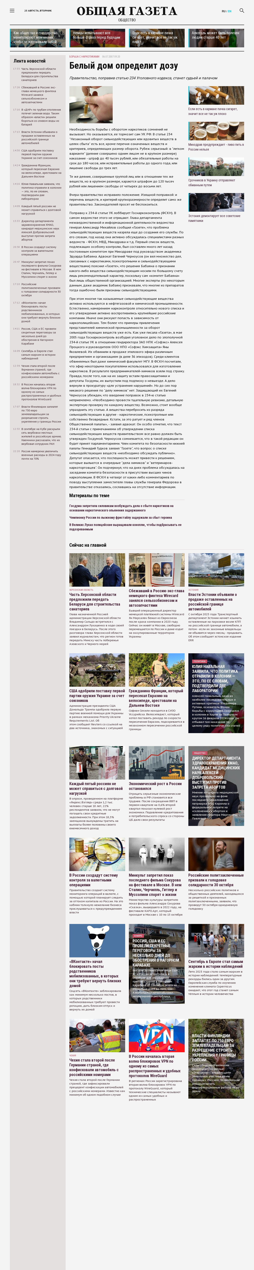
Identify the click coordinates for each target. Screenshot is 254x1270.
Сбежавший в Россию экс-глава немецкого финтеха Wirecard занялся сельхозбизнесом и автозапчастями (156, 598)
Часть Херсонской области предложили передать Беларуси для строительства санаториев (94, 601)
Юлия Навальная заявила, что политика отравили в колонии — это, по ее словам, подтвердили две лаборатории (215, 678)
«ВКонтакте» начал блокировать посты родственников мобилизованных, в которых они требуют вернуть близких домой (95, 973)
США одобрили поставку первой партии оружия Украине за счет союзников (97, 696)
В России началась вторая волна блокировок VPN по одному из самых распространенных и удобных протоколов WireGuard (155, 1066)
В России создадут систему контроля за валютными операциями (93, 880)
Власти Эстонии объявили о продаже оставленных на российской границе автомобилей (212, 601)
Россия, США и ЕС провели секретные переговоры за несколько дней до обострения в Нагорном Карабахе (156, 953)
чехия (72, 1055)
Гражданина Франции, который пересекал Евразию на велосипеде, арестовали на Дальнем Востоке (156, 698)
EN (229, 11)
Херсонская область (81, 589)
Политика (199, 661)
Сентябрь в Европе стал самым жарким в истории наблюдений (215, 964)
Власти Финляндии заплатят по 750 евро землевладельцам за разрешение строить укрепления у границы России (214, 1047)
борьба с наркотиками (84, 56)
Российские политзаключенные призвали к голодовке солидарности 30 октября (216, 880)
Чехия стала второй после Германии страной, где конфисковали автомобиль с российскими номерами (94, 1067)
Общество (127, 20)
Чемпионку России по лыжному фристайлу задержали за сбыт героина (120, 517)
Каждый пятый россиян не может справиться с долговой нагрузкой (96, 788)
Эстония (193, 589)
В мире (138, 935)
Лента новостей (30, 61)
